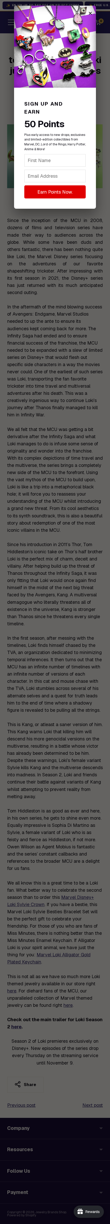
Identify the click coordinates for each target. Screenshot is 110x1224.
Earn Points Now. (55, 192)
